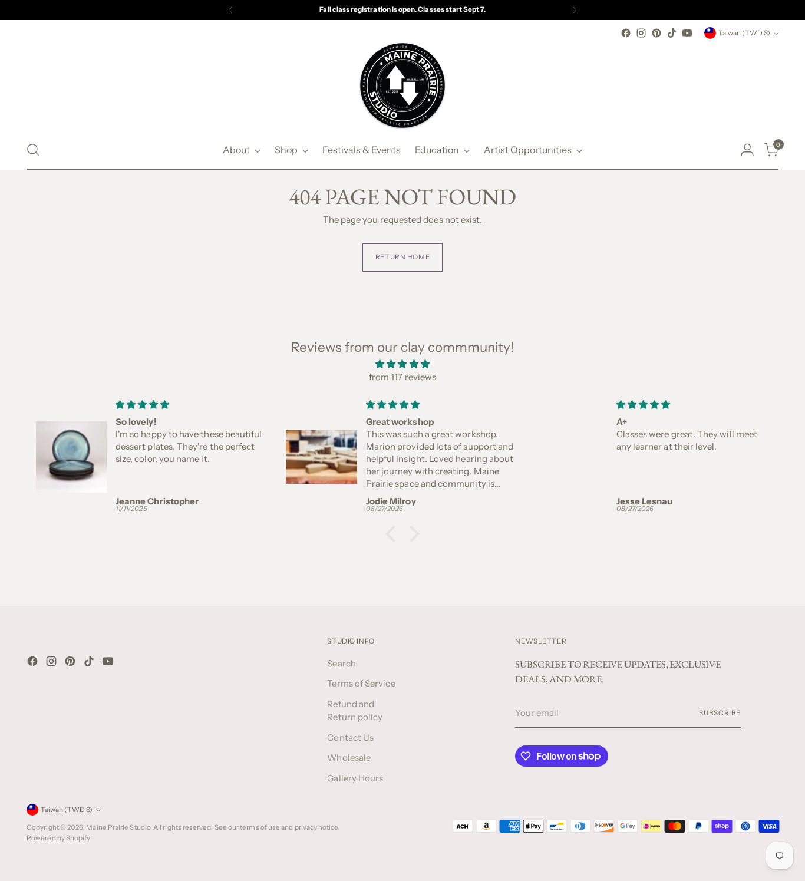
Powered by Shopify (58, 838)
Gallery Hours (355, 778)
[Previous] (230, 10)
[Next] (575, 10)
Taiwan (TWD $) (744, 33)
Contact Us (350, 737)
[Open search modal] (33, 149)
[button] (393, 533)
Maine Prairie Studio (118, 827)
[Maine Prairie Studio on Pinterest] (656, 33)
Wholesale (349, 757)
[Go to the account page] (747, 149)
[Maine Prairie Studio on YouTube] (687, 33)
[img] (402, 364)
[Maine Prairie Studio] (402, 85)
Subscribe (720, 713)
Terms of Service (361, 683)
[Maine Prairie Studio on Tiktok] (672, 33)
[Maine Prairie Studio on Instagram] (641, 33)
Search (341, 663)
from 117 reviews (402, 376)
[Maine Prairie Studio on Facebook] (626, 33)
